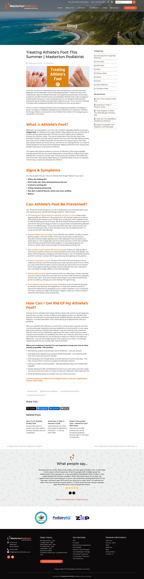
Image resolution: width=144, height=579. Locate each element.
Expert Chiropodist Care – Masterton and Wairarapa (78, 423)
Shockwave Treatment (80, 554)
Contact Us (109, 554)
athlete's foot (32, 391)
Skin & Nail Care (78, 558)
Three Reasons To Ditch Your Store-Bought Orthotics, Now (105, 113)
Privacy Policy (110, 552)
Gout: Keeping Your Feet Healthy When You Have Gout (114, 446)
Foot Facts (50, 63)
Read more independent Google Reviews (72, 500)
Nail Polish (100, 65)
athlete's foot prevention (70, 391)
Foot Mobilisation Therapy (81, 552)
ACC (74, 540)
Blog (107, 549)
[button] (31, 408)
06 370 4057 (100, 2)
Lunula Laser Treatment (81, 556)
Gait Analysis (77, 547)
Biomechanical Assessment (82, 545)
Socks (98, 81)
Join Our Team (111, 543)
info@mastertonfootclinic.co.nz (20, 552)
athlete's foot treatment (36, 395)
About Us (109, 540)
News (98, 69)
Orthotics (76, 543)
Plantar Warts (101, 73)
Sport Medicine (102, 85)
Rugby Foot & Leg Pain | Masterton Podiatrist (24, 446)
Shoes (98, 77)
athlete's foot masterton (49, 391)
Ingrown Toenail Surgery (81, 549)
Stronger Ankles (102, 88)
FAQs (107, 545)
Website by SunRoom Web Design (83, 576)
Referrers (109, 547)
